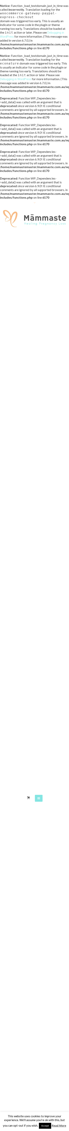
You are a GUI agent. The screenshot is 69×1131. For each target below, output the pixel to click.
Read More (59, 1125)
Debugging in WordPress (15, 79)
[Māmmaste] (34, 219)
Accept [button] (45, 1125)
